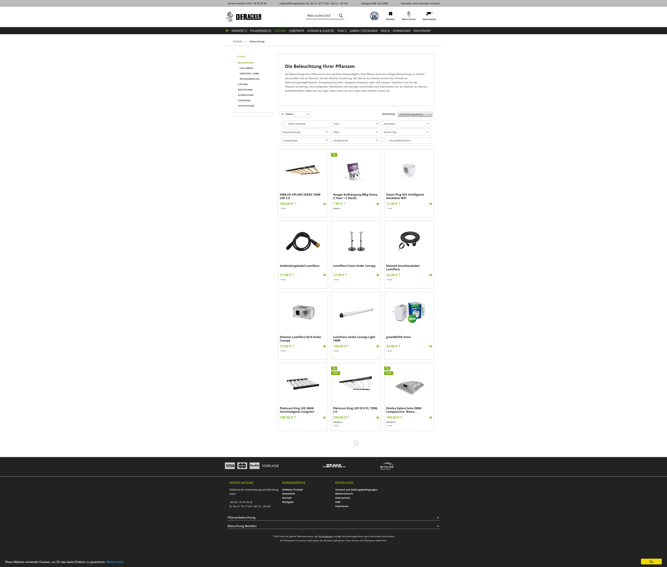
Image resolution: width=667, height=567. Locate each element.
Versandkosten (326, 536)
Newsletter (288, 493)
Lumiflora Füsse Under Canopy (354, 266)
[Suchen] (340, 15)
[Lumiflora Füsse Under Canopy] (356, 241)
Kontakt (287, 497)
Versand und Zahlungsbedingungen (356, 489)
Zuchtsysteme (246, 105)
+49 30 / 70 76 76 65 (240, 502)
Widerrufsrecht (344, 493)
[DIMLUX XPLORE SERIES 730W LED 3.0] (303, 170)
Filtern (289, 114)
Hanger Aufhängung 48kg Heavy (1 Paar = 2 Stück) (355, 196)
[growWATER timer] (409, 312)
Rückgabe (288, 502)
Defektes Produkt (292, 489)
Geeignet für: (341, 140)
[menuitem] (374, 17)
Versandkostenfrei (400, 140)
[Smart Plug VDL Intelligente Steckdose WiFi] (409, 170)
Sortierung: (388, 114)
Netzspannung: (292, 132)
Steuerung (244, 100)
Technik (240, 56)
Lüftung (243, 84)
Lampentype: (290, 140)
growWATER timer (398, 337)
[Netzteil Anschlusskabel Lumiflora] (409, 241)
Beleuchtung (246, 62)
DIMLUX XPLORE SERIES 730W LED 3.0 (300, 196)
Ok (651, 561)
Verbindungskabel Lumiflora (299, 266)
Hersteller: (390, 123)
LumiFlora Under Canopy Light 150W (354, 338)
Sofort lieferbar (297, 123)
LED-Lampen (246, 68)
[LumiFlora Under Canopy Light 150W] (356, 312)
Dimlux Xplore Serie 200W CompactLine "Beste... (403, 409)
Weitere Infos (115, 562)
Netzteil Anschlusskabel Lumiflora (402, 267)
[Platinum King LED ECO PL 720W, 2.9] (356, 384)
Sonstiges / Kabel (250, 73)
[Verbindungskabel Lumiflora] (303, 241)
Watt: (337, 132)
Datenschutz (342, 497)
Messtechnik (245, 89)
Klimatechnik (246, 95)
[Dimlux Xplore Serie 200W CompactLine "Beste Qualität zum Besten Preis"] (409, 384)
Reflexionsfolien (249, 78)
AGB (337, 502)
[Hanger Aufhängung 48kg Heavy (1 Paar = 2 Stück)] (356, 170)
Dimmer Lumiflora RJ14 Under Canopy (300, 338)
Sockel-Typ (390, 132)
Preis (336, 123)
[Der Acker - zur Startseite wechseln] (244, 17)
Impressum (341, 506)
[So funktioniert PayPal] (255, 465)
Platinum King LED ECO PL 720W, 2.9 (355, 409)
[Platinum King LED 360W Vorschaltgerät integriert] (303, 384)
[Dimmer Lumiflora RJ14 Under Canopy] (303, 312)
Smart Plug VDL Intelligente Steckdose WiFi (405, 196)
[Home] (227, 30)
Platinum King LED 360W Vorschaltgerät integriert (297, 409)
